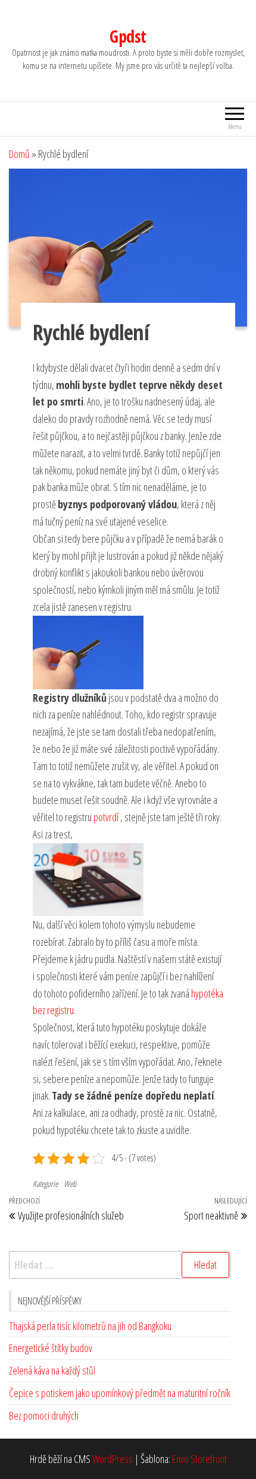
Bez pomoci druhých (44, 1415)
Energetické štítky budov (50, 1348)
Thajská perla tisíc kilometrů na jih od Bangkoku (90, 1326)
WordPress (112, 1459)
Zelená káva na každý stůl (52, 1370)
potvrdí (105, 817)
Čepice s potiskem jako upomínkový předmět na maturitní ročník (119, 1393)
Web (70, 1183)
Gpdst (128, 36)
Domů (19, 154)
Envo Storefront (199, 1459)
